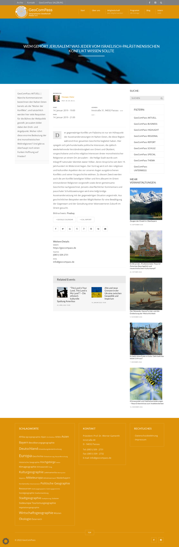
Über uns (96, 10)
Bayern (23, 442)
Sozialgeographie (26, 493)
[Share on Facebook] (55, 228)
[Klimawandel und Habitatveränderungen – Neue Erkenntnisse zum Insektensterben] (146, 384)
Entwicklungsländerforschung (50, 449)
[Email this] (105, 228)
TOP (89, 532)
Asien (65, 436)
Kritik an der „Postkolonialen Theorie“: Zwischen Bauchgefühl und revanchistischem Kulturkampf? (145, 266)
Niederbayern (63, 477)
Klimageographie (27, 466)
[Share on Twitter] (62, 228)
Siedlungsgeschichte (53, 489)
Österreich (36, 519)
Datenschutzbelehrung (146, 435)
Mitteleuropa (34, 477)
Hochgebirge (48, 462)
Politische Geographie (55, 483)
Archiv (20, 2)
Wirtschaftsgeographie (36, 512)
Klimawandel (42, 467)
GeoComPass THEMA (144, 160)
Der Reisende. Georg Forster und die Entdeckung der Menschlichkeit (144, 312)
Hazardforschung (61, 456)
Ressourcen (25, 488)
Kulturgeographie (31, 472)
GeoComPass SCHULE (145, 148)
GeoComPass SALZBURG (51, 2)
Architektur (51, 437)
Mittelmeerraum (49, 478)
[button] (6, 541)
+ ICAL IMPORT (85, 219)
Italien (58, 462)
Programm (134, 11)
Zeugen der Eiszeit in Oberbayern (143, 221)
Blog (148, 10)
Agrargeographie (33, 437)
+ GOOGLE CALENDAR (64, 219)
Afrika (22, 436)
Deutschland (28, 448)
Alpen (43, 437)
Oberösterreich (35, 484)
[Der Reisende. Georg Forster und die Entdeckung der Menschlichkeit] (146, 294)
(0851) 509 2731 (60, 254)
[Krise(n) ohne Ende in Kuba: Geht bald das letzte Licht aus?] (146, 339)
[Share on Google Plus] (84, 228)
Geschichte (37, 456)
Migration (22, 478)
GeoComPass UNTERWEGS (140, 168)
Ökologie (25, 519)
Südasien (55, 498)
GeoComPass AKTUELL (145, 117)
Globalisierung (49, 456)
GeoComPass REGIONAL (146, 136)
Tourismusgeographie (44, 503)
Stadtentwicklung (41, 493)
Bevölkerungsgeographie (42, 442)
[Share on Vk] (98, 228)
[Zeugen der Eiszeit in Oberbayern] (146, 204)
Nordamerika (24, 484)
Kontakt (31, 2)
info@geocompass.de (63, 261)
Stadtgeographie (30, 498)
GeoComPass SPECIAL (145, 154)
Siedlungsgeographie (39, 489)
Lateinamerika (50, 472)
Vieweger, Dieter (68, 97)
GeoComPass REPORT (145, 142)
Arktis (58, 436)
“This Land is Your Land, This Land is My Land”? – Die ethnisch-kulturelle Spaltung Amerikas (72, 295)
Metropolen (61, 473)
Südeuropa (25, 503)
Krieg (50, 467)
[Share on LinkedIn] (69, 228)
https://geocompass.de (64, 247)
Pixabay (71, 213)
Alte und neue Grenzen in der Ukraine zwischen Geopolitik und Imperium (113, 293)
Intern (160, 11)
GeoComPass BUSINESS (145, 123)
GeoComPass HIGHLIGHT (146, 129)
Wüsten (57, 513)
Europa (25, 455)
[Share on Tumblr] (77, 228)
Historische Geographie (29, 462)
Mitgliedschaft (115, 11)
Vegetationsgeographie (29, 507)
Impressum (140, 439)
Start (83, 10)
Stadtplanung (46, 498)
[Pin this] (91, 228)
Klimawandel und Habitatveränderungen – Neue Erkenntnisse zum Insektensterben (147, 402)
